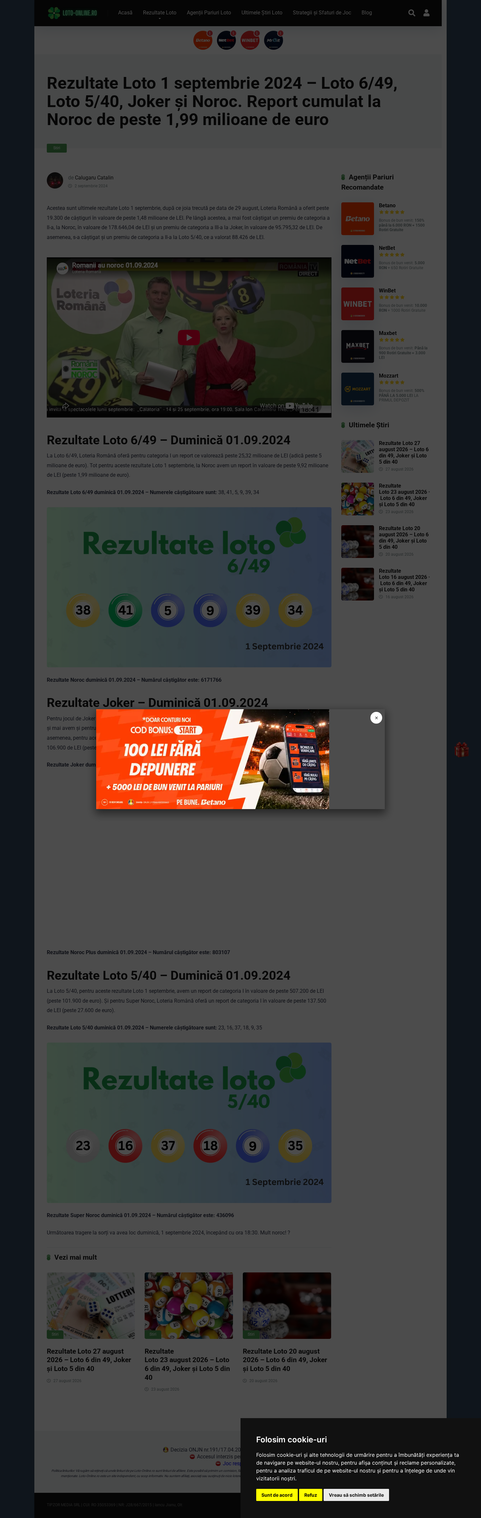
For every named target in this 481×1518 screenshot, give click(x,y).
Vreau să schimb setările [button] (356, 1495)
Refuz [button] (310, 1495)
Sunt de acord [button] (277, 1495)
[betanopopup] (212, 759)
